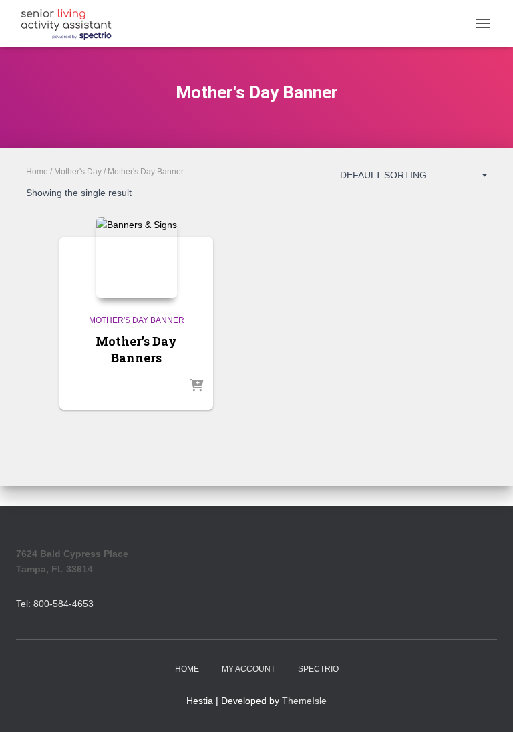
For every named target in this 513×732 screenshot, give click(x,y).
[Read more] (196, 386)
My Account (248, 669)
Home (37, 171)
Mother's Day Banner (136, 320)
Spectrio (318, 669)
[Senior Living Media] (71, 23)
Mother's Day (78, 171)
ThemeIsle (304, 700)
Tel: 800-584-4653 (55, 603)
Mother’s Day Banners (136, 349)
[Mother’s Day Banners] (136, 257)
